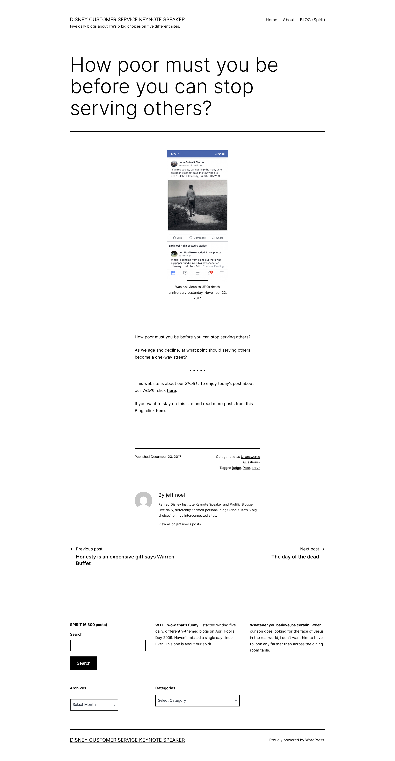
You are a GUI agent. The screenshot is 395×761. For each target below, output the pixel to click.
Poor (246, 468)
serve (256, 468)
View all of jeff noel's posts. (180, 524)
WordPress (314, 740)
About (289, 19)
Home (271, 19)
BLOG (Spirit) (312, 19)
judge (236, 468)
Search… (78, 634)
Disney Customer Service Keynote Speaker (127, 19)
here (171, 390)
